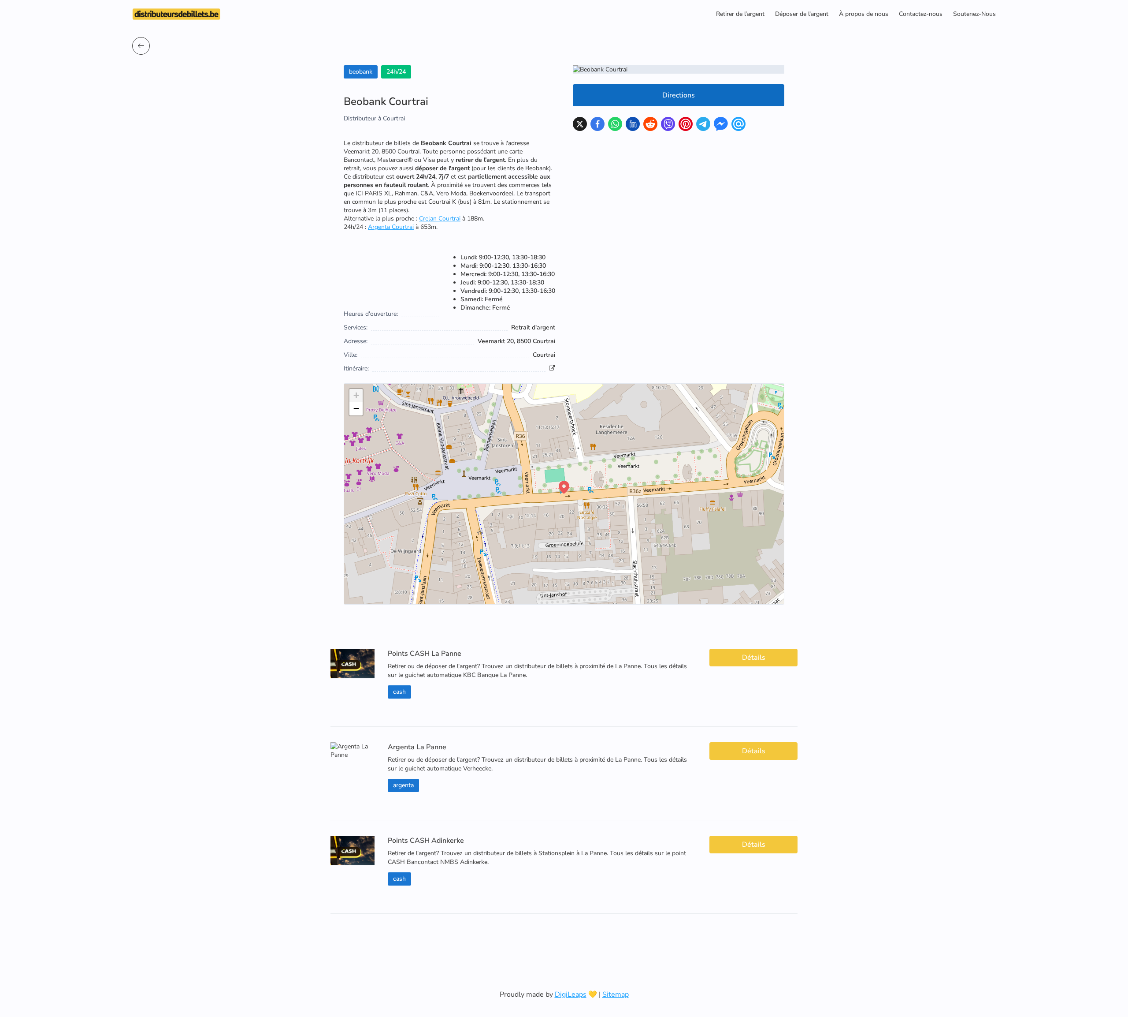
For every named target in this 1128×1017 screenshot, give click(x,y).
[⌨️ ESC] (141, 46)
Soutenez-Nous (974, 14)
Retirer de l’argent (740, 14)
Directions (678, 95)
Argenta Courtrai (391, 227)
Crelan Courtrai (439, 218)
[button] (564, 487)
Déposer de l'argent (801, 14)
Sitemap (615, 994)
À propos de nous (863, 14)
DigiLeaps (570, 994)
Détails (753, 657)
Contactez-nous (920, 14)
